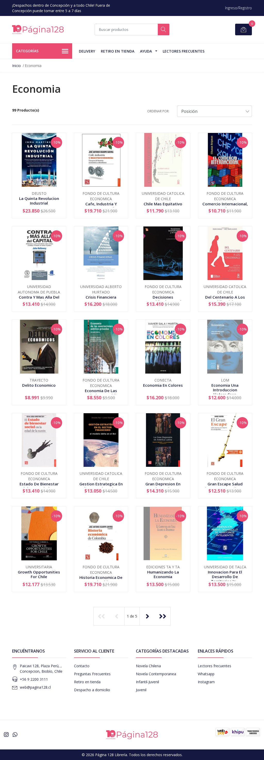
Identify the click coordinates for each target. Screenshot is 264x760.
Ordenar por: (158, 111)
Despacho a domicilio (92, 689)
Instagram (206, 681)
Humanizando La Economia (163, 574)
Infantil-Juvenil (147, 681)
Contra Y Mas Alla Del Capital (39, 299)
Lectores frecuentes (214, 665)
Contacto (81, 665)
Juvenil (141, 689)
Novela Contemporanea (156, 673)
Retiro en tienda (117, 51)
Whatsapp (206, 673)
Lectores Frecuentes (183, 51)
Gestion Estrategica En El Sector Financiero (101, 486)
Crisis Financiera (101, 297)
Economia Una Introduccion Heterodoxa (224, 390)
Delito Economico (39, 385)
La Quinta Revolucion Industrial (39, 201)
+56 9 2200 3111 (34, 679)
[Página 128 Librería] (38, 29)
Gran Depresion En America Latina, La (162, 486)
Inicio (16, 65)
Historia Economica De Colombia (100, 580)
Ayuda (146, 51)
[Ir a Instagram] (6, 734)
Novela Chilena (148, 665)
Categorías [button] (27, 50)
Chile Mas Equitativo (163, 203)
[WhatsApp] (15, 734)
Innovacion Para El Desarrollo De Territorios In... (225, 576)
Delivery (87, 51)
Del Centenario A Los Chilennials (225, 299)
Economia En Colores (163, 385)
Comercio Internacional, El (225, 206)
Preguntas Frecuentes (92, 673)
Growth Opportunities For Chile (39, 574)
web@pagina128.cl (35, 687)
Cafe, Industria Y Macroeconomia (101, 206)
